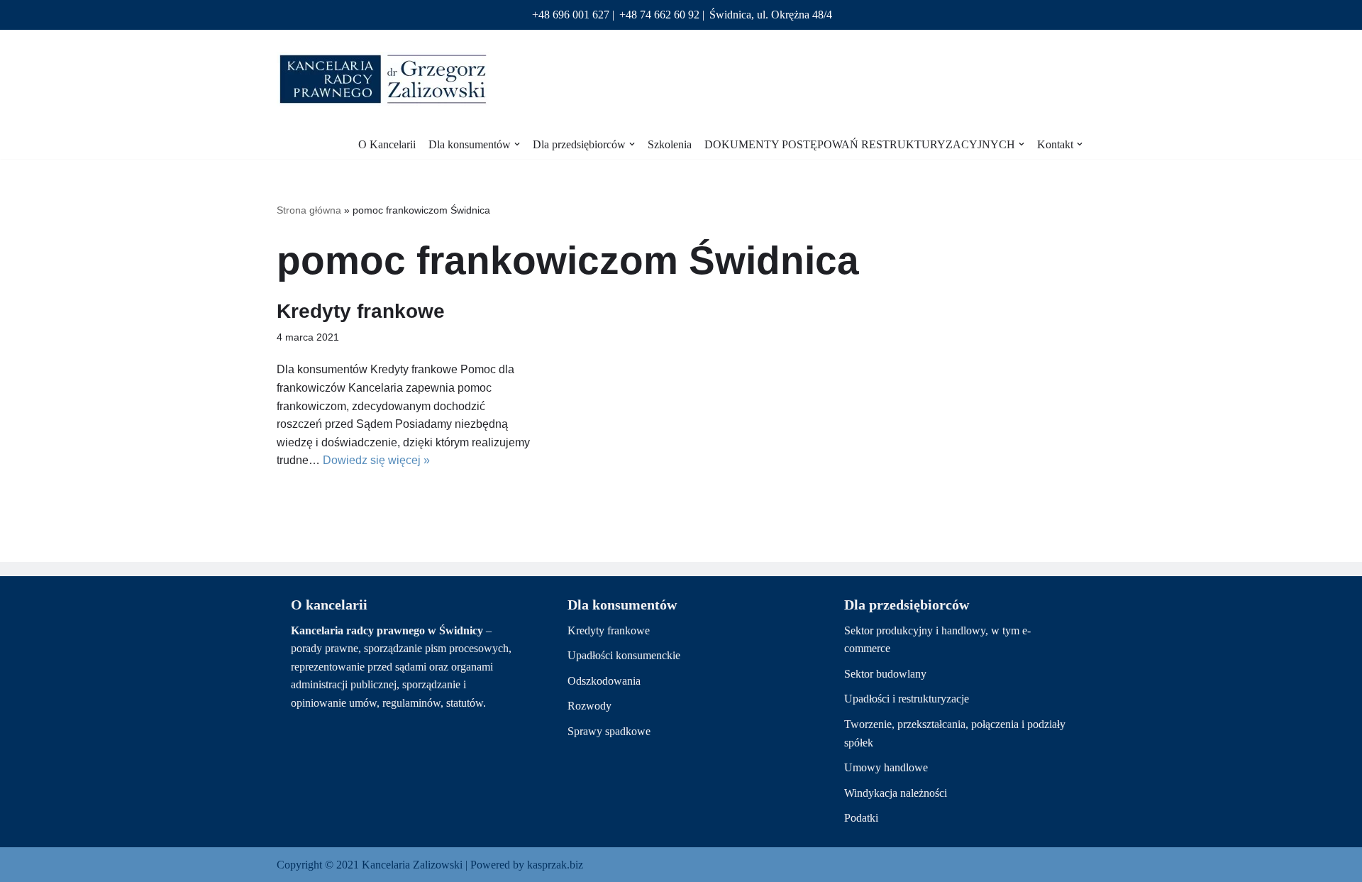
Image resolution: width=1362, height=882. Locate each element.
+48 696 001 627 (570, 15)
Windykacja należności (895, 793)
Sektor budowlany (885, 674)
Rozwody (589, 706)
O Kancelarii (387, 144)
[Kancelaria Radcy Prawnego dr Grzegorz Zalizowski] (383, 79)
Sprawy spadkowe (609, 731)
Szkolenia (670, 144)
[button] (517, 144)
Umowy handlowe (886, 767)
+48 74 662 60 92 (659, 15)
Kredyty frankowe (361, 311)
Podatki (861, 818)
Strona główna (309, 210)
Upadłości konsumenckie (624, 655)
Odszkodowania (604, 681)
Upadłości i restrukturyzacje (906, 699)
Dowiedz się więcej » (376, 460)
